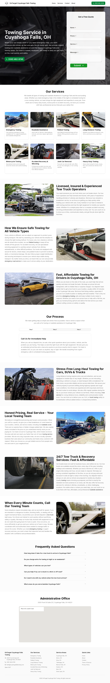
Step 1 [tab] (31, 329)
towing (63, 480)
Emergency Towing (36, 655)
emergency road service (13, 261)
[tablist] (55, 329)
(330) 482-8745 (99, 3)
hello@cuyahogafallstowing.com (15, 664)
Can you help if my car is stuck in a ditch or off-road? (43, 572)
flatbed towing (34, 242)
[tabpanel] (55, 345)
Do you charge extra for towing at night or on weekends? (44, 559)
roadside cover (46, 425)
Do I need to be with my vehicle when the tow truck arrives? (45, 578)
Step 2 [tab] (55, 329)
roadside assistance (96, 490)
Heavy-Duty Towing (36, 671)
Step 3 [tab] (79, 329)
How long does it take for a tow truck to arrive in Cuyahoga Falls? (47, 553)
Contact (67, 3)
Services (60, 3)
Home (54, 3)
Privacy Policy (86, 664)
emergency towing (68, 296)
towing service (47, 434)
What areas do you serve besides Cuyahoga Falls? (42, 584)
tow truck (50, 515)
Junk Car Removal (35, 669)
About (73, 3)
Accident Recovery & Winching (39, 667)
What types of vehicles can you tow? (37, 565)
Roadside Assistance (36, 658)
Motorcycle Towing (36, 664)
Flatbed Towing (35, 660)
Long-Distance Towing (37, 662)
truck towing (94, 397)
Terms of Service (86, 662)
